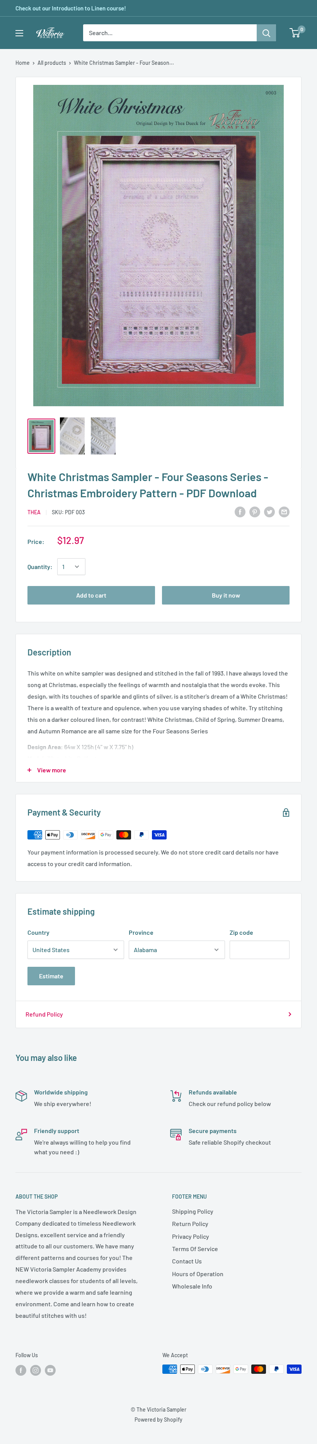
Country (38, 932)
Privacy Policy (190, 1236)
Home (22, 62)
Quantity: (40, 566)
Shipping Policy (192, 1211)
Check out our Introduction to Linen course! (70, 8)
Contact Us (187, 1261)
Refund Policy (44, 1014)
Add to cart (91, 595)
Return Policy (190, 1223)
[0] (295, 32)
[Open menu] (19, 33)
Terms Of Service (195, 1248)
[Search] (266, 32)
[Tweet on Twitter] (269, 512)
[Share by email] (284, 512)
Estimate (51, 976)
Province (141, 932)
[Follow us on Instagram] (35, 1370)
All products (51, 62)
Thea (34, 512)
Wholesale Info (192, 1286)
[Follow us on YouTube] (50, 1370)
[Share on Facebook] (240, 512)
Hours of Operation (197, 1273)
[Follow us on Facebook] (20, 1370)
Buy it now (226, 595)
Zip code (241, 932)
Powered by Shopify (158, 1419)
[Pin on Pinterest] (254, 512)
